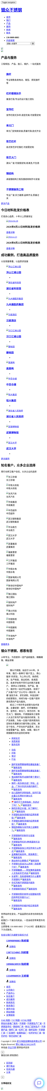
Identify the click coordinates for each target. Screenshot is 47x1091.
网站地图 (10, 1012)
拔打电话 (10, 1066)
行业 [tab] (13, 759)
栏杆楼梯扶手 (13, 93)
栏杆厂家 (23, 1030)
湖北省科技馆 (13, 288)
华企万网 (12, 1047)
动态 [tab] (13, 750)
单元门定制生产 (32, 1026)
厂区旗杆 (11, 1033)
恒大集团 (11, 400)
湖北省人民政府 (15, 416)
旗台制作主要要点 (20, 861)
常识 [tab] (13, 756)
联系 (8, 33)
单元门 (10, 125)
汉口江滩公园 (13, 336)
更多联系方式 (22, 935)
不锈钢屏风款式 (19, 889)
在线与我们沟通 (8, 935)
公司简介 (10, 990)
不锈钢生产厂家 (34, 1023)
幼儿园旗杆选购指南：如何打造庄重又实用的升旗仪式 (26, 794)
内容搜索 (10, 40)
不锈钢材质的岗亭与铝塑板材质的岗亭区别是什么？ (26, 895)
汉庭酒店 (11, 320)
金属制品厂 (22, 1033)
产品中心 (10, 993)
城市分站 (10, 1009)
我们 (8, 20)
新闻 (8, 30)
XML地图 (5, 1020)
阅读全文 (15, 738)
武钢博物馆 (12, 432)
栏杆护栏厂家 (35, 1033)
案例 (8, 26)
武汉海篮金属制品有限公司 (29, 1041)
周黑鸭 (10, 368)
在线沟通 (10, 1069)
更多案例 (5, 459)
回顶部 (9, 1063)
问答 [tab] (13, 753)
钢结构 (10, 173)
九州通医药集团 (15, 304)
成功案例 (10, 999)
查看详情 (10, 232)
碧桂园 (10, 352)
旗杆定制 (33, 1030)
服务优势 (15, 744)
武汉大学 (11, 448)
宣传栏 (10, 109)
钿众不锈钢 (11, 10)
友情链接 (10, 1015)
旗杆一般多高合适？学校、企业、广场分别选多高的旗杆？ (25, 785)
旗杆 (8, 74)
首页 (8, 17)
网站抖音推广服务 (9, 1023)
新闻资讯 (10, 1002)
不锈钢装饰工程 (15, 189)
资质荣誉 (15, 741)
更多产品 (5, 203)
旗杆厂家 (13, 1030)
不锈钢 (22, 1023)
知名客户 (10, 996)
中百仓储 (11, 384)
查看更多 (5, 644)
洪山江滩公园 (13, 272)
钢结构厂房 (18, 1026)
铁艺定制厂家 (15, 1036)
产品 (8, 23)
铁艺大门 (11, 157)
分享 (8, 1072)
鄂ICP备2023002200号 (26, 1044)
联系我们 (10, 1006)
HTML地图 (26, 1020)
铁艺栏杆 (11, 141)
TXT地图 (15, 1020)
